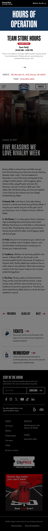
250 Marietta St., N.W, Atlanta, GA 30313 (28, 75)
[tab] (23, 67)
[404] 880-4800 (27, 79)
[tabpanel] (24, 48)
